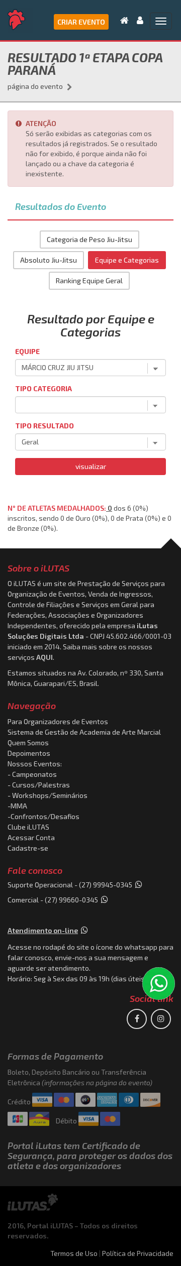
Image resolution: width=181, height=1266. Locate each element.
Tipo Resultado (44, 425)
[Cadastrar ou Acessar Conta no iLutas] (137, 20)
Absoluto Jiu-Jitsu (48, 260)
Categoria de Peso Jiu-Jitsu (89, 239)
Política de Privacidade (137, 1253)
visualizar (90, 466)
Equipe (27, 351)
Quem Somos (28, 742)
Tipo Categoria (43, 388)
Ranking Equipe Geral (89, 280)
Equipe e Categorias (127, 260)
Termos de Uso (74, 1253)
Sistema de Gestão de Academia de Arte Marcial (84, 732)
